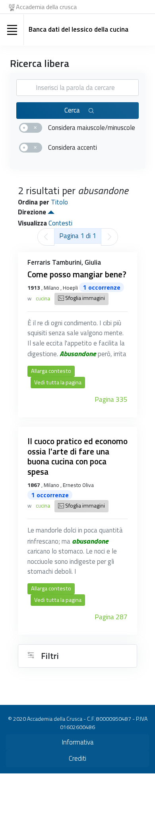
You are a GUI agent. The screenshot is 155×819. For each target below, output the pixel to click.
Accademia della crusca (46, 6)
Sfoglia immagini (84, 298)
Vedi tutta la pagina (57, 382)
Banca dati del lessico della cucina (78, 29)
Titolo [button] (59, 202)
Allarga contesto (51, 371)
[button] (51, 212)
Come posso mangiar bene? (76, 274)
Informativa (77, 742)
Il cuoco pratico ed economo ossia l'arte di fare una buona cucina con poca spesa (77, 456)
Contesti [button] (60, 223)
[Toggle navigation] (12, 30)
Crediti (77, 758)
